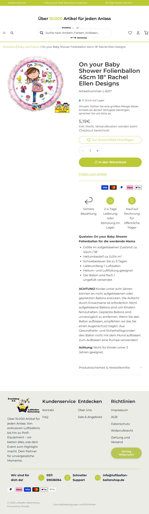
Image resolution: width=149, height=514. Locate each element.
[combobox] (74, 32)
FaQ (45, 417)
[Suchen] (12, 33)
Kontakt (48, 410)
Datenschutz (120, 424)
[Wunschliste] (130, 33)
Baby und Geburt (28, 46)
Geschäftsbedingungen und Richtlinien (74, 504)
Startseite (9, 46)
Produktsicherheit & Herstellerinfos (104, 367)
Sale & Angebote (90, 417)
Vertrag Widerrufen (126, 453)
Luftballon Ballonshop (27, 502)
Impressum (119, 410)
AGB (114, 417)
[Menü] (4, 33)
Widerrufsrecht (122, 430)
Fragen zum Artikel (92, 174)
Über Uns (85, 410)
